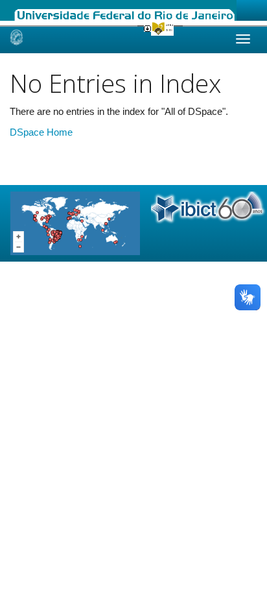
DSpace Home (41, 132)
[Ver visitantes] (75, 222)
